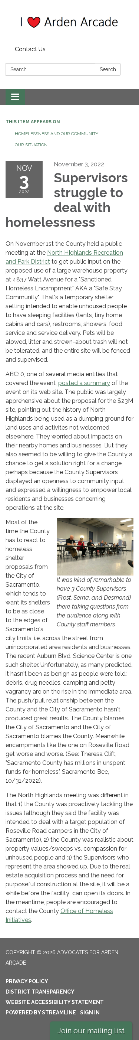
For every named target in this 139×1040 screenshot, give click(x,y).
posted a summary (84, 383)
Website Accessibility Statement (55, 1002)
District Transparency (40, 992)
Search (108, 69)
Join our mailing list (91, 1030)
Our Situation (31, 144)
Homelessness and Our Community (56, 133)
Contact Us (30, 49)
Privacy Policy (27, 981)
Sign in (90, 1012)
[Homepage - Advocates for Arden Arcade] (69, 21)
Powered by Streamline (41, 1012)
